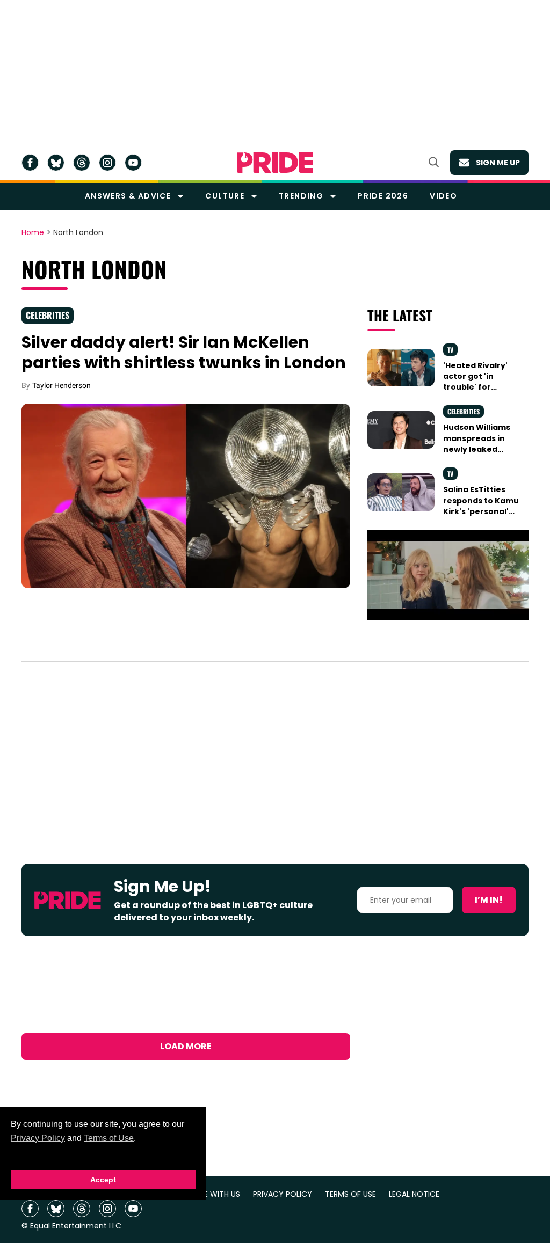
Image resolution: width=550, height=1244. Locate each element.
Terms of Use (109, 1138)
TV (450, 349)
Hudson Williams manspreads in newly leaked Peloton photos (476, 443)
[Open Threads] (81, 162)
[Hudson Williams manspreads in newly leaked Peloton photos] (401, 429)
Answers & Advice (128, 196)
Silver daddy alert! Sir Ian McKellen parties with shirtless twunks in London (183, 352)
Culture (224, 196)
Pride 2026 (383, 196)
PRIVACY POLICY (282, 1194)
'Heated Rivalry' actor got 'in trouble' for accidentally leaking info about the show (481, 392)
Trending (301, 196)
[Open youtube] (133, 162)
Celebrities (47, 315)
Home (32, 233)
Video (443, 196)
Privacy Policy (38, 1138)
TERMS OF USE (350, 1194)
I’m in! (489, 900)
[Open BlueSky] (55, 162)
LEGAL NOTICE (414, 1194)
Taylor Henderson (61, 385)
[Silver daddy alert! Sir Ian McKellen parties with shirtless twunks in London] (185, 495)
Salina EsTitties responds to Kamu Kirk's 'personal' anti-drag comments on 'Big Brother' (481, 516)
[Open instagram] (107, 162)
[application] (448, 575)
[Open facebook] (30, 162)
